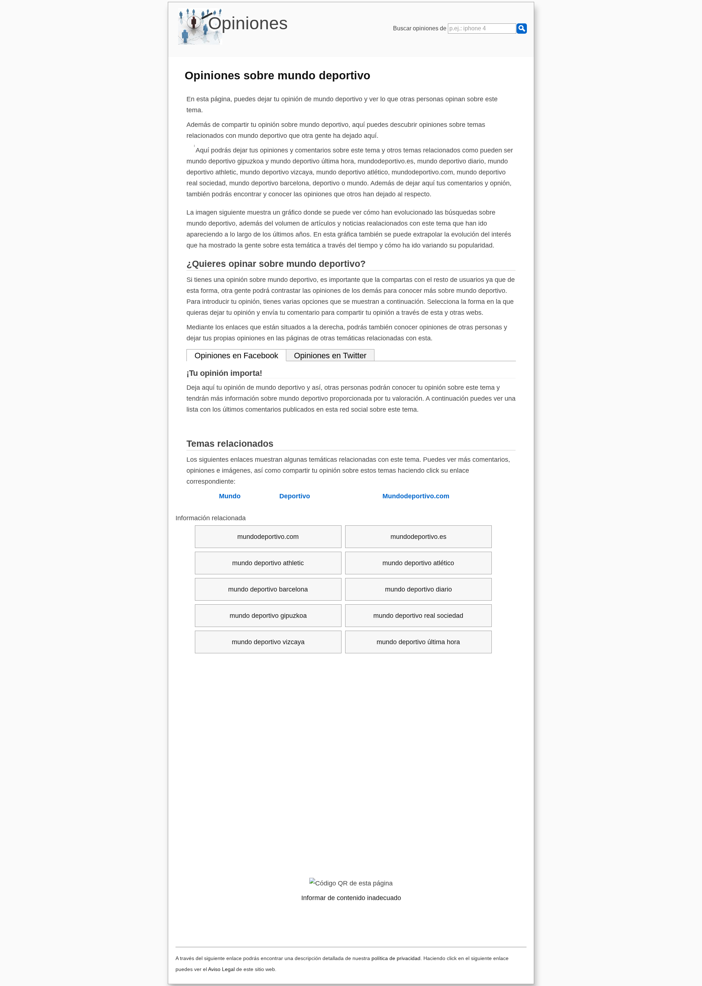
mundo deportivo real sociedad (418, 615)
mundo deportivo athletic (268, 563)
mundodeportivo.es (418, 536)
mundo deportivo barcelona (268, 589)
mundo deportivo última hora (418, 642)
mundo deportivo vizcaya (268, 642)
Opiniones (248, 23)
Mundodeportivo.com (415, 496)
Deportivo (294, 496)
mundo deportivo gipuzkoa (268, 615)
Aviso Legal (221, 969)
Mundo (230, 496)
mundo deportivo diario (418, 589)
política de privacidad (395, 958)
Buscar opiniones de (420, 28)
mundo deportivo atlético (418, 563)
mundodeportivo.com (268, 536)
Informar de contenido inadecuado (351, 898)
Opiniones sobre (277, 75)
